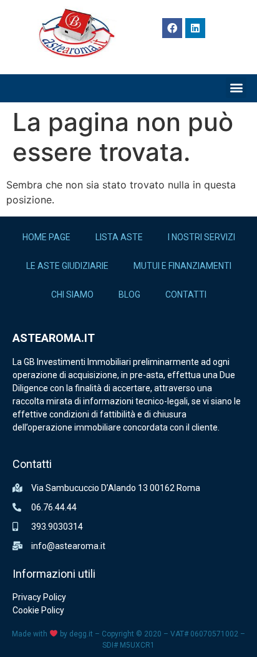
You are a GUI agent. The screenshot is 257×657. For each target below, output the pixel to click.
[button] (236, 87)
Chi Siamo (72, 294)
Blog (129, 294)
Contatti (185, 294)
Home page (46, 237)
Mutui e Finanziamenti (182, 266)
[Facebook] (172, 28)
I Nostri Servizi (201, 237)
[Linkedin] (195, 28)
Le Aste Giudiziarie (67, 266)
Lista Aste (119, 237)
